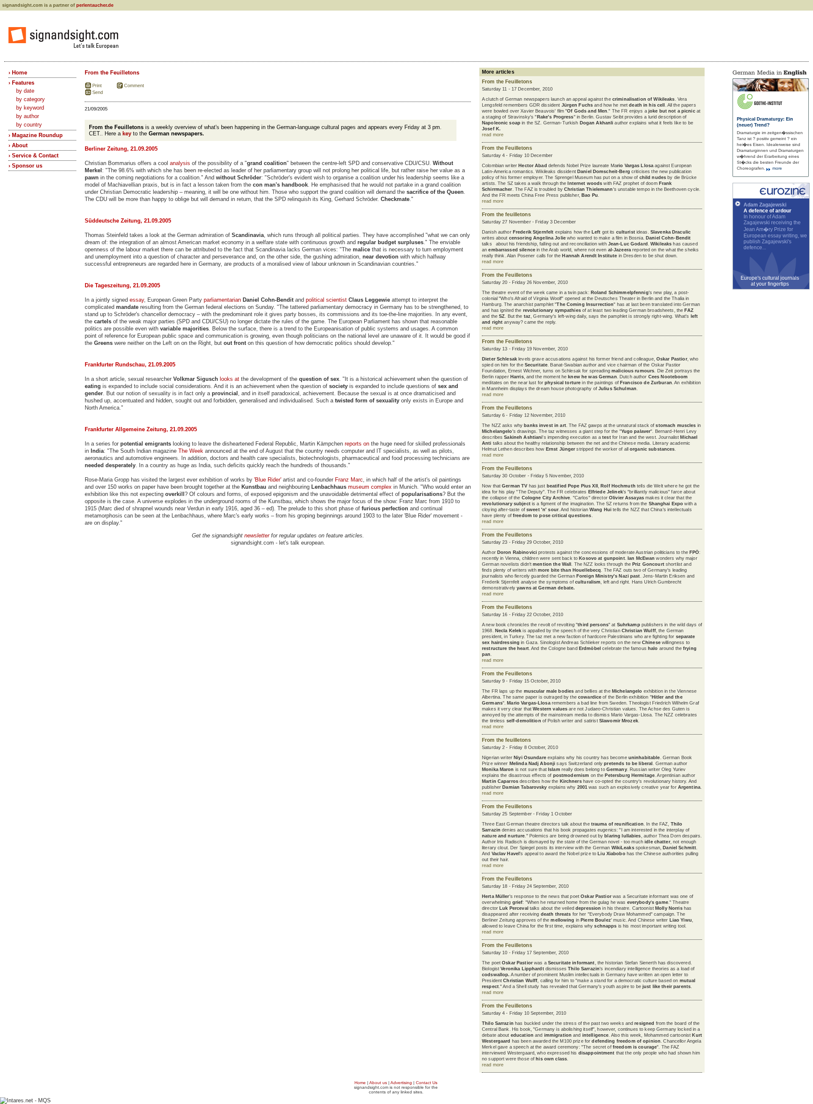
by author (27, 116)
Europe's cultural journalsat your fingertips (770, 281)
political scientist (326, 300)
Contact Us (426, 1082)
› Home (17, 72)
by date (25, 91)
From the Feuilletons (112, 72)
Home (360, 1082)
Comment (134, 85)
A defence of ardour (767, 211)
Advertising (401, 1082)
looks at (229, 379)
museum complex (370, 487)
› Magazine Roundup (35, 135)
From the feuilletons (506, 214)
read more (492, 134)
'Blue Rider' (267, 479)
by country (29, 124)
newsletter (256, 535)
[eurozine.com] (771, 197)
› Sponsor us (25, 165)
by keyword (30, 108)
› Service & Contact (33, 155)
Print (97, 85)
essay (137, 300)
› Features (21, 83)
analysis (180, 163)
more (776, 168)
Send (97, 92)
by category (30, 99)
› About (18, 145)
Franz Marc (349, 479)
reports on (357, 443)
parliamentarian (222, 300)
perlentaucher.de (94, 5)
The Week (190, 451)
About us (378, 1082)
